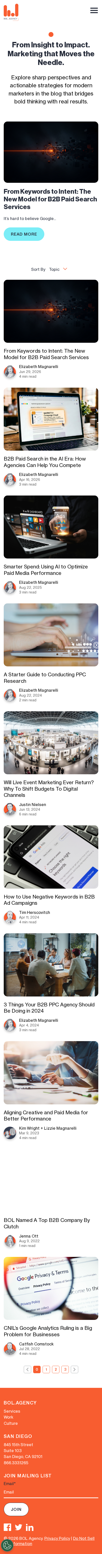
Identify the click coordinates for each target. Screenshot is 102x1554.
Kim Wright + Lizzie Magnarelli (47, 1128)
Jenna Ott (28, 1236)
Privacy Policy (57, 1538)
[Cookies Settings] (7, 1545)
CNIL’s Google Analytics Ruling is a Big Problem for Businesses (48, 1331)
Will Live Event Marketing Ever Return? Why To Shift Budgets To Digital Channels (49, 788)
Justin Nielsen (32, 804)
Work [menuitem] (8, 1417)
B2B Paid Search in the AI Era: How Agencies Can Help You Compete (45, 462)
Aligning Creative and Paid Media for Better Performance (46, 1115)
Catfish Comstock (36, 1343)
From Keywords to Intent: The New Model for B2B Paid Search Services (50, 199)
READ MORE (24, 234)
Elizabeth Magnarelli (38, 366)
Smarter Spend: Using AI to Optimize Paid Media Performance (46, 569)
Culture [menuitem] (11, 1423)
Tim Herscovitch (34, 912)
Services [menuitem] (12, 1411)
